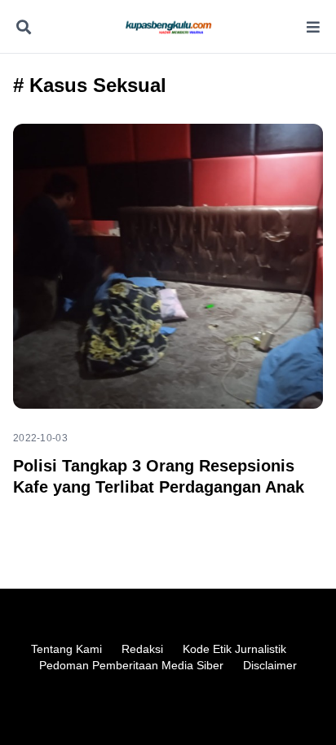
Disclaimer (270, 665)
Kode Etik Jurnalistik (234, 648)
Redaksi (142, 648)
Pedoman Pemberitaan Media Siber (131, 665)
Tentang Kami (66, 648)
